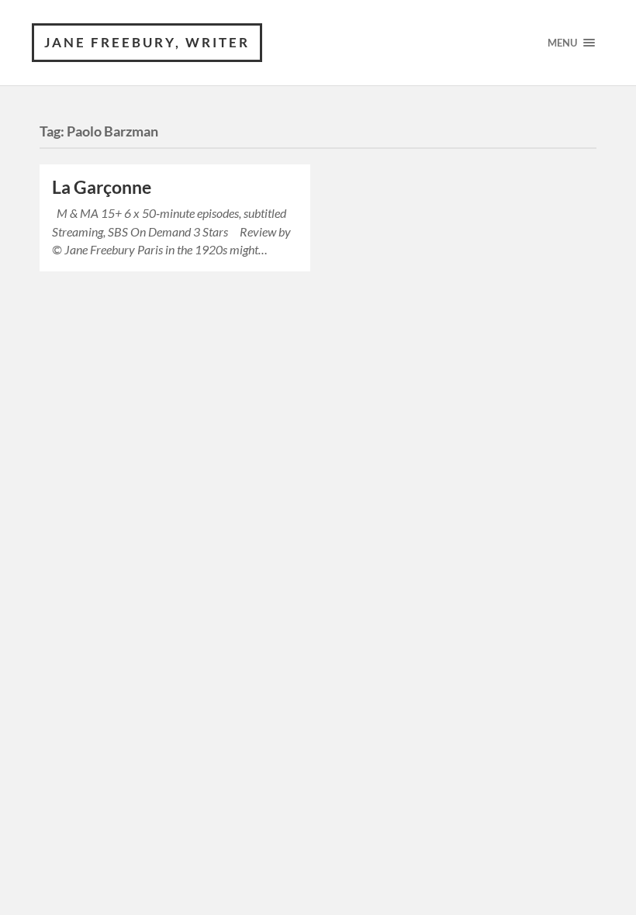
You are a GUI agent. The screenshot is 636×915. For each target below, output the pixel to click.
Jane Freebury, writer (147, 42)
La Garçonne (101, 187)
